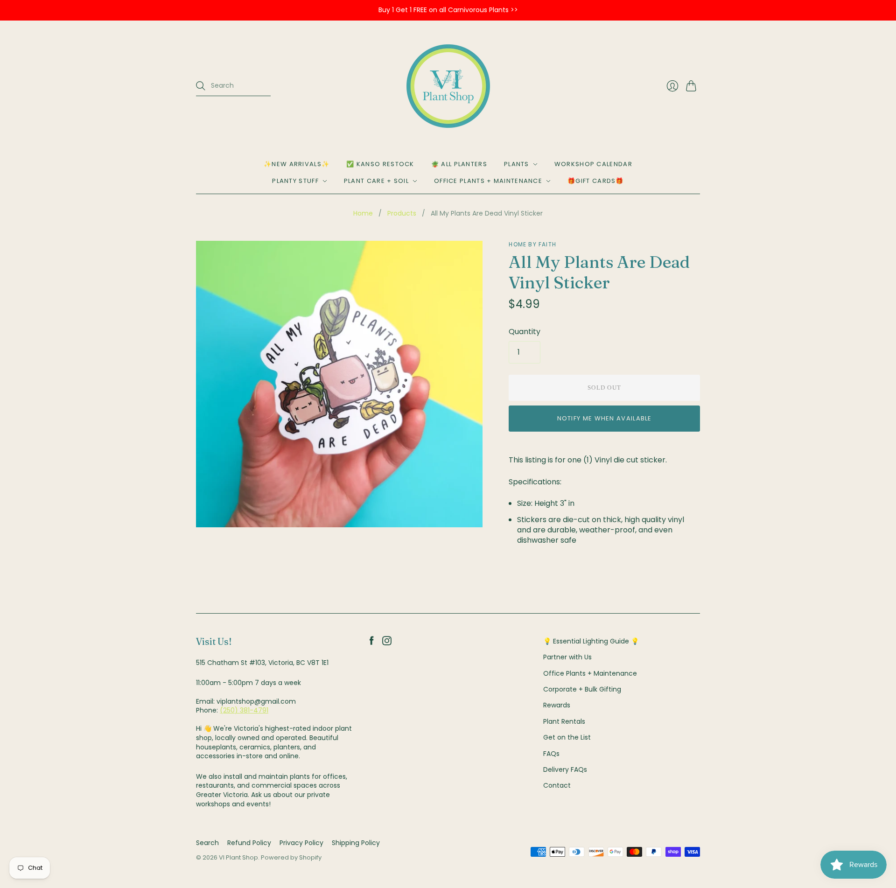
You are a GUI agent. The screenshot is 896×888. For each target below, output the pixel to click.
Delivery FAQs (565, 769)
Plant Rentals (564, 721)
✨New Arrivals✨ (296, 164)
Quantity (524, 332)
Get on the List (567, 737)
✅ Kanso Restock (380, 164)
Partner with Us (567, 657)
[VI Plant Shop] (448, 86)
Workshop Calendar (593, 164)
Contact (557, 785)
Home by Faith (532, 244)
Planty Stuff (295, 180)
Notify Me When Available (604, 418)
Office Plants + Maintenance (488, 180)
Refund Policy (249, 842)
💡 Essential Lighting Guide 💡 (591, 641)
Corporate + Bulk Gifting (582, 689)
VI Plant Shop (238, 857)
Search (207, 842)
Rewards (556, 705)
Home (363, 213)
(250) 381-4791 (244, 710)
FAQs (551, 753)
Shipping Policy (356, 842)
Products (401, 213)
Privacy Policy (301, 842)
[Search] (200, 86)
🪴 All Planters (459, 164)
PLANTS (516, 164)
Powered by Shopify (291, 857)
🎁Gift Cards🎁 (595, 180)
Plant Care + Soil (376, 180)
